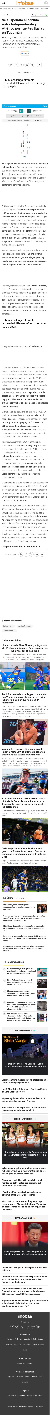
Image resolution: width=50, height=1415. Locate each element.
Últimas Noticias (38, 1344)
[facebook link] (12, 1326)
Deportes (6, 15)
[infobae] (25, 3)
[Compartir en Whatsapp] (10, 65)
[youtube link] (27, 1326)
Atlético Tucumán (24, 626)
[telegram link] (33, 1326)
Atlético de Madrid (39, 9)
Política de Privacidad (34, 1395)
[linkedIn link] (38, 1326)
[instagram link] (22, 1326)
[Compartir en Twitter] (21, 65)
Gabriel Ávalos (17, 9)
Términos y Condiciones (16, 1395)
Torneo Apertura (9, 631)
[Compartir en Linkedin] (27, 65)
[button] (3, 3)
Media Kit (25, 1382)
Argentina (10, 1377)
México (9, 1344)
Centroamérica (24, 1344)
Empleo (30, 1363)
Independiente (8, 626)
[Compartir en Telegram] (32, 65)
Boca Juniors (6, 9)
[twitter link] (17, 1326)
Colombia (18, 1339)
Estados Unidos (37, 1339)
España (27, 1339)
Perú (15, 1344)
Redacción (21, 1363)
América (10, 1339)
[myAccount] (46, 3)
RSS (25, 1350)
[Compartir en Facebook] (16, 65)
